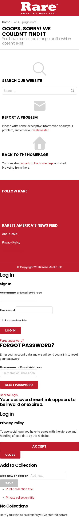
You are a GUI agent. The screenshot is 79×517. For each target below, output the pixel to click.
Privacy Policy (11, 242)
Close (10, 455)
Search (72, 91)
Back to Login (9, 395)
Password (7, 310)
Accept (39, 446)
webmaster (40, 130)
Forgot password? (12, 340)
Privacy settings (12, 251)
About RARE (10, 234)
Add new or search (14, 476)
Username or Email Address (21, 293)
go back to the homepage (37, 163)
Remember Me (15, 320)
